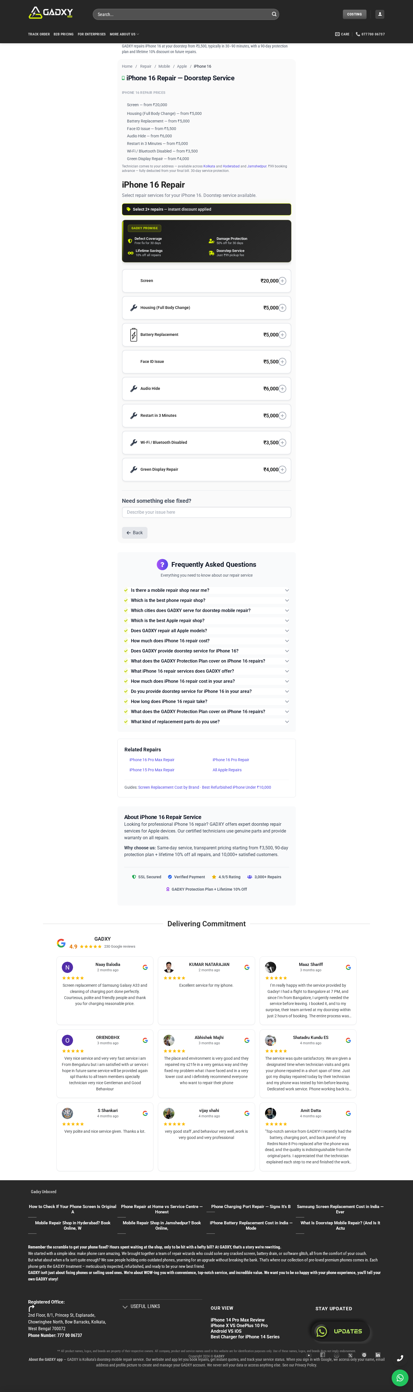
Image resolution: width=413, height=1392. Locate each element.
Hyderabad (231, 166)
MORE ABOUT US (122, 34)
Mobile (164, 66)
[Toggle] (125, 1307)
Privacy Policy (305, 1365)
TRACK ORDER (39, 34)
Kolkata (209, 166)
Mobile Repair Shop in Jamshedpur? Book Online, (162, 1225)
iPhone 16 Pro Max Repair (152, 760)
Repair (145, 66)
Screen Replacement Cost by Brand (168, 787)
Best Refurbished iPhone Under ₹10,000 (236, 787)
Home (127, 66)
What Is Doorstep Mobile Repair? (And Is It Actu (340, 1225)
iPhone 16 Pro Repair (231, 760)
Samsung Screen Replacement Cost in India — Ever (340, 1209)
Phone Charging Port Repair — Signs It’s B (251, 1206)
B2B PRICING (64, 34)
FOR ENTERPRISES (92, 34)
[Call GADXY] (400, 1358)
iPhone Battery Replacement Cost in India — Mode (251, 1225)
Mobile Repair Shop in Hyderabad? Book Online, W (72, 1225)
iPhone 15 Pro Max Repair (152, 770)
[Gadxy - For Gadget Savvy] (56, 12)
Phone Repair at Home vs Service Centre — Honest (162, 1209)
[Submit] (274, 14)
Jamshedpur (256, 166)
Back (138, 532)
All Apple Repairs (227, 770)
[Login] (379, 14)
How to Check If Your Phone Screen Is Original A (72, 1209)
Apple (182, 66)
